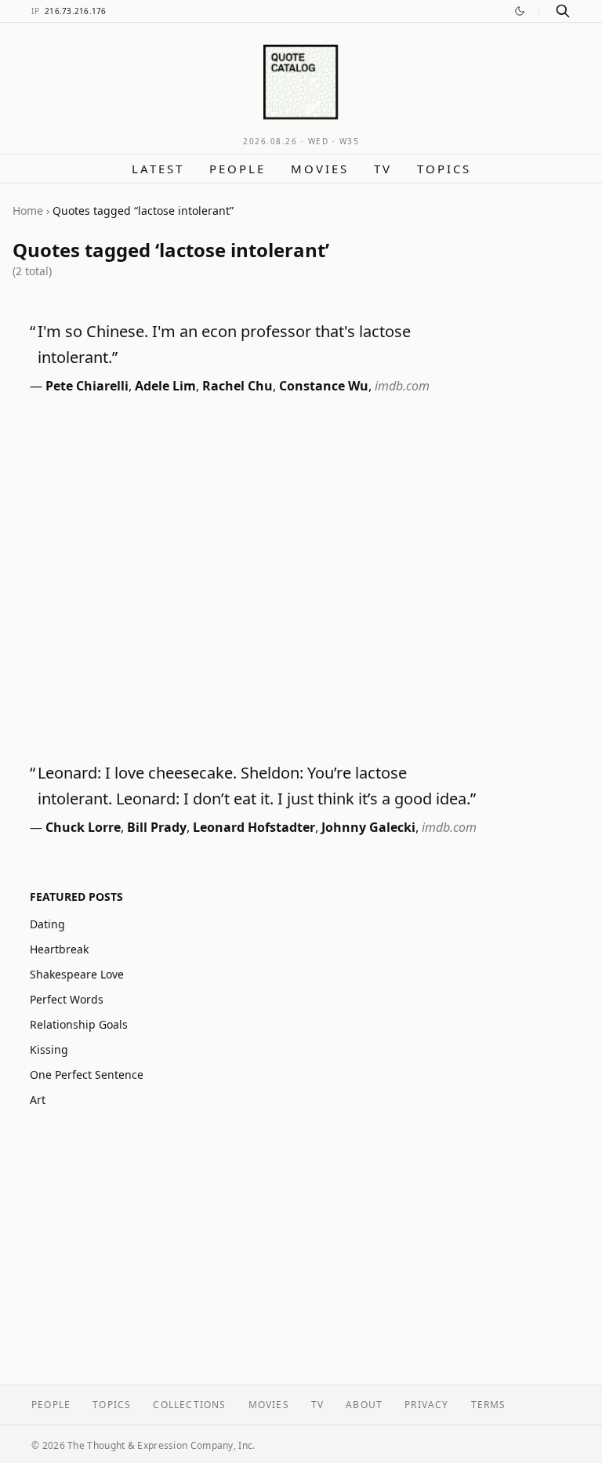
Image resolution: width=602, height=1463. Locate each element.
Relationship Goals (79, 1024)
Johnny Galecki (368, 827)
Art (37, 1099)
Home (28, 210)
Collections (189, 1404)
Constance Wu (323, 385)
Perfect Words (66, 999)
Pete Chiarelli (87, 385)
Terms (488, 1404)
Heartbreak (59, 949)
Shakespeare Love (77, 974)
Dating (47, 924)
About (364, 1404)
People (237, 168)
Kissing (49, 1049)
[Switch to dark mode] (519, 11)
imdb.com (402, 385)
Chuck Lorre (83, 827)
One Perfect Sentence (86, 1074)
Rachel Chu (237, 385)
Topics (444, 168)
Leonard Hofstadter (254, 827)
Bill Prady (157, 827)
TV (383, 168)
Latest (158, 168)
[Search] (563, 11)
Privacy (426, 1404)
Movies (320, 168)
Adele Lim (165, 385)
